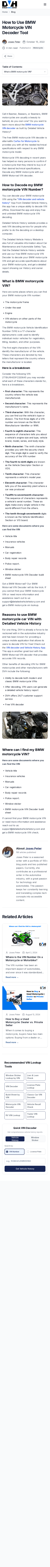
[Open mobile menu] (45, 4)
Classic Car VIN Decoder (34, 1096)
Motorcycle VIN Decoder (13, 1105)
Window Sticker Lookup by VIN (13, 1076)
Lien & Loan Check (33, 1076)
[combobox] (25, 71)
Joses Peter (14, 41)
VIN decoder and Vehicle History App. (26, 647)
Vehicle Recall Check (34, 1105)
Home (5, 12)
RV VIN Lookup (13, 1115)
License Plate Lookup (33, 1086)
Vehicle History (15, 1138)
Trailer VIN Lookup (32, 1115)
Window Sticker (35, 1138)
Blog (13, 12)
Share (9, 56)
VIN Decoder (12, 1086)
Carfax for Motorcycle (25, 141)
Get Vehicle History (25, 1169)
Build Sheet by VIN (13, 1096)
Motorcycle (38, 48)
